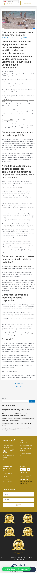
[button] (16, 569)
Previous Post (19, 383)
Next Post (18, 386)
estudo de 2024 (8, 120)
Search (4, 398)
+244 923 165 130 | (25, 481)
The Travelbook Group (18, 571)
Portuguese (9, 1)
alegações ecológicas (8, 225)
